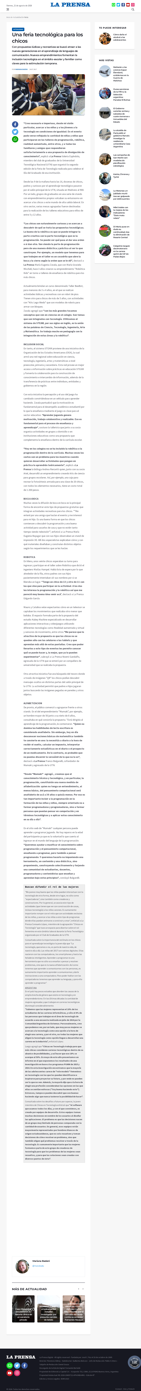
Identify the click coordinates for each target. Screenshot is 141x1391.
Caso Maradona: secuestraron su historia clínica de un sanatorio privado (23, 1314)
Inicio (8, 17)
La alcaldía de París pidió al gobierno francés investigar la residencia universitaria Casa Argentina (121, 138)
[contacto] (113, 4)
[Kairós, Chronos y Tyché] (105, 178)
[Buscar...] (133, 9)
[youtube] (128, 4)
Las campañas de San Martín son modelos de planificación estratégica (121, 160)
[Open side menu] (7, 9)
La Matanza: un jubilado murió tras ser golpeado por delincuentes (121, 195)
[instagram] (133, 4)
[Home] (20, 1358)
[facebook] (123, 4)
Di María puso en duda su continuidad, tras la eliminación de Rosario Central (121, 232)
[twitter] (118, 4)
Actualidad (17, 17)
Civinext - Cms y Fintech (125, 1389)
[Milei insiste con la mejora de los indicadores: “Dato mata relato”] (105, 211)
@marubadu (38, 1265)
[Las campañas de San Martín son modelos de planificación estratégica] (105, 159)
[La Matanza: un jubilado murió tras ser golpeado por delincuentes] (105, 195)
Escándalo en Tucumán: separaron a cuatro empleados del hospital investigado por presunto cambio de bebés (48, 1310)
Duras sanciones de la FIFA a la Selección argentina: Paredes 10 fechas (121, 94)
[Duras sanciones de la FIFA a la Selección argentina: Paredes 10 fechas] (105, 93)
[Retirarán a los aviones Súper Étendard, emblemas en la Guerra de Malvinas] (105, 71)
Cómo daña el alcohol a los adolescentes (120, 37)
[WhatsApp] (15, 139)
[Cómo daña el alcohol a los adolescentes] (105, 39)
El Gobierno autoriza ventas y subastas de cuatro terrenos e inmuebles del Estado (121, 115)
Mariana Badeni (21, 69)
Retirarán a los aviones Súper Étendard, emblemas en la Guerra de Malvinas (121, 74)
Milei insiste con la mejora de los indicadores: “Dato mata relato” (120, 212)
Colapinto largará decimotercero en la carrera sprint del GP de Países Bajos (121, 251)
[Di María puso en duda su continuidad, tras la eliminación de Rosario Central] (105, 231)
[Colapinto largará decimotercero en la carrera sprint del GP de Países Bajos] (105, 250)
